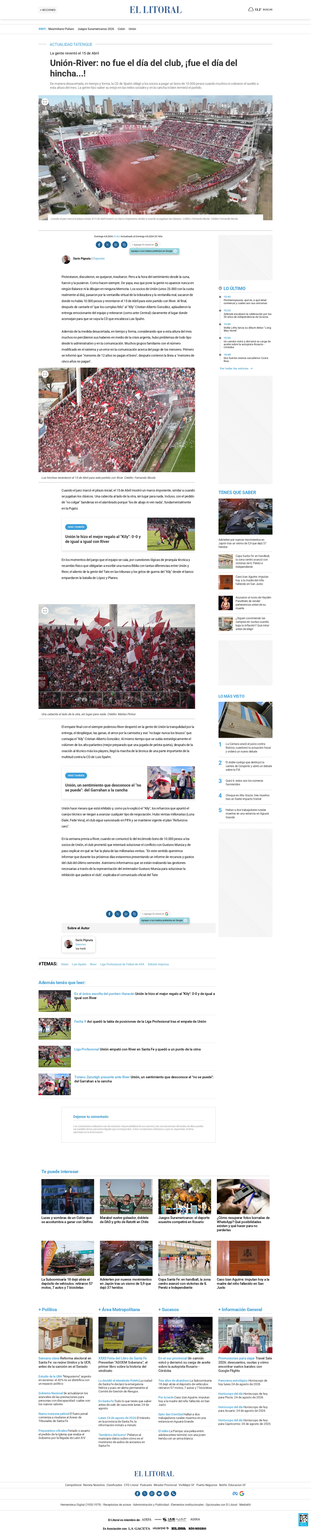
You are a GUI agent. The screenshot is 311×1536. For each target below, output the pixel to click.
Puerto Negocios (206, 1485)
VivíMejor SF (187, 1485)
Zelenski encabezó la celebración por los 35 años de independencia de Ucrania (248, 313)
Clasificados (114, 1485)
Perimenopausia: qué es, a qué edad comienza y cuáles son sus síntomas (245, 300)
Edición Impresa (158, 964)
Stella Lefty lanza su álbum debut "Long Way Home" (247, 327)
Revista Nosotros (94, 1485)
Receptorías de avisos (117, 1504)
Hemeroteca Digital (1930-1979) (80, 1504)
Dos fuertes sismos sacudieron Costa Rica (246, 358)
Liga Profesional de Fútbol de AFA (122, 964)
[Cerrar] (175, 251)
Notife (223, 1485)
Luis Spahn (79, 964)
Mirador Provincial (165, 1485)
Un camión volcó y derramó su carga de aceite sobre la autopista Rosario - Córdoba (247, 342)
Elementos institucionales (187, 1504)
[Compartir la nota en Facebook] (99, 244)
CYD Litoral (131, 1485)
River (93, 964)
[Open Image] (45, 101)
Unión (64, 964)
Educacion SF (237, 1485)
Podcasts (146, 1485)
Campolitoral (73, 1485)
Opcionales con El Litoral (221, 1504)
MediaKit (245, 1504)
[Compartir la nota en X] (107, 244)
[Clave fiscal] (303, 1525)
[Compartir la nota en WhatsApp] (116, 244)
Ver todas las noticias (234, 368)
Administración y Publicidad (151, 1504)
